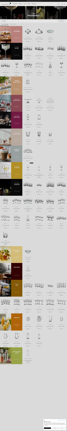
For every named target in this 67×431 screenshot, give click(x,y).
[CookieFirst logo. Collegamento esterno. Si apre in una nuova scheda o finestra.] (44, 420)
